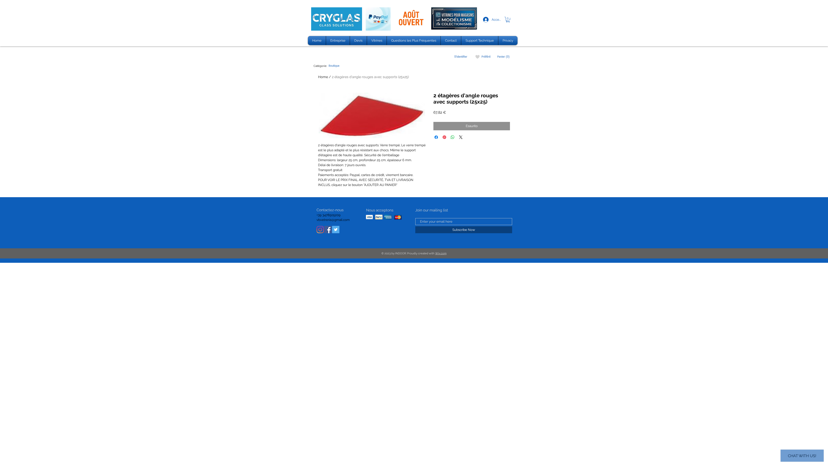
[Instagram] (320, 229)
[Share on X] (460, 137)
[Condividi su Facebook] (436, 137)
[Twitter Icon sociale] (335, 229)
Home (323, 77)
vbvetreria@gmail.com (333, 220)
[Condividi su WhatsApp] (452, 137)
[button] (508, 19)
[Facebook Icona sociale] (328, 229)
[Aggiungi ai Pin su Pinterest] (444, 137)
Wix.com (441, 253)
